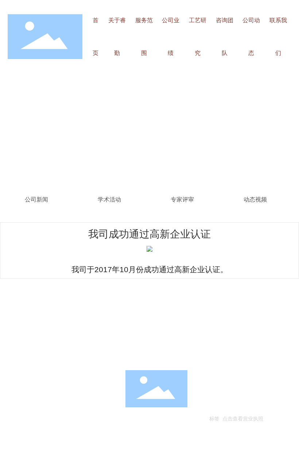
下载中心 (93, 354)
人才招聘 (11, 354)
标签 (214, 418)
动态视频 (255, 199)
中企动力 (245, 407)
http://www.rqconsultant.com (50, 417)
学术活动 (109, 199)
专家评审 (182, 199)
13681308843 (84, 407)
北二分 (263, 407)
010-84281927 (43, 407)
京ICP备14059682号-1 (236, 396)
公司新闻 (36, 199)
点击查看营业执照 (242, 418)
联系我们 (53, 354)
